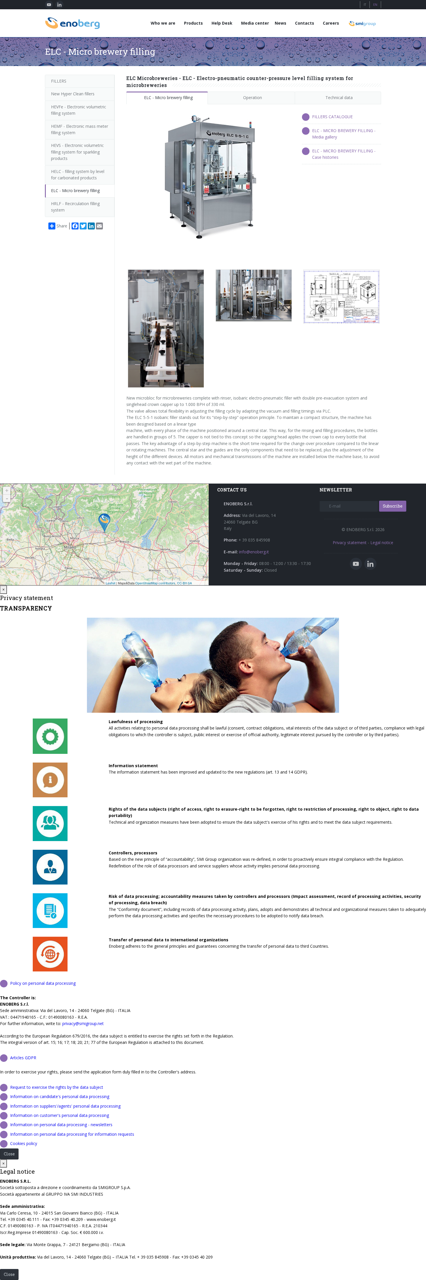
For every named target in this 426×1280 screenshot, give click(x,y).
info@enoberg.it (254, 552)
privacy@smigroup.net (83, 1023)
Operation (252, 97)
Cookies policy (23, 1143)
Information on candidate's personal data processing (59, 1096)
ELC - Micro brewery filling (168, 97)
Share (62, 226)
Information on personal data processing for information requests (72, 1134)
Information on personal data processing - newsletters (61, 1124)
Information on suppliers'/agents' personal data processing (65, 1106)
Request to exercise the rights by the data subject (56, 1087)
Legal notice (381, 542)
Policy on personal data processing (43, 983)
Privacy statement (350, 542)
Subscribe (393, 506)
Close (9, 1154)
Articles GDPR (23, 1057)
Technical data (339, 97)
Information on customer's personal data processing (59, 1115)
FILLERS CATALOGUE (332, 116)
